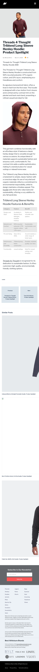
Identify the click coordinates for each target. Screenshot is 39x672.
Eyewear (26, 591)
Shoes (26, 602)
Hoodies (7, 594)
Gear (25, 594)
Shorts (16, 594)
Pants (16, 591)
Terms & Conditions (23, 668)
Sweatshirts (8, 610)
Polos (6, 599)
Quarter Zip (8, 602)
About (6, 668)
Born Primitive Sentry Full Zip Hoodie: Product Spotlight (17, 476)
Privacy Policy (13, 668)
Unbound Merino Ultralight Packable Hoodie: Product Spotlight (18, 394)
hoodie (5, 190)
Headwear (27, 599)
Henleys (7, 591)
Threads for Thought (11, 261)
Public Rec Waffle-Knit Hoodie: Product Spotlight (15, 559)
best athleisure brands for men (24, 644)
